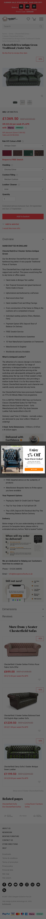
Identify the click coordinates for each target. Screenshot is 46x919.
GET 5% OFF (34, 469)
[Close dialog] (43, 447)
